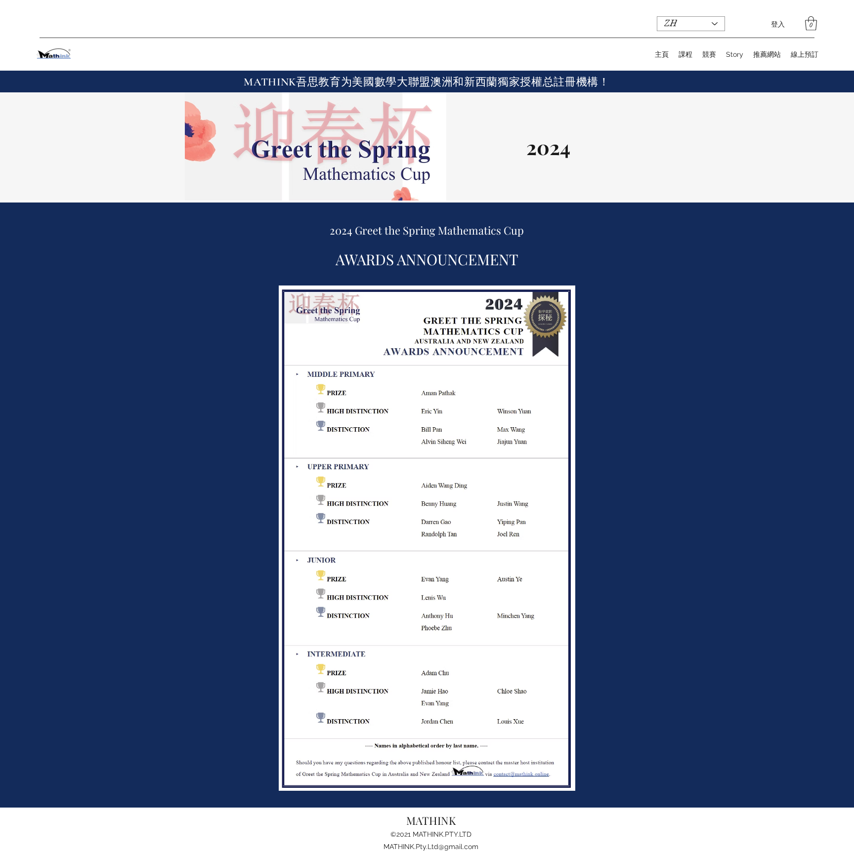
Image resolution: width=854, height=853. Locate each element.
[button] (811, 23)
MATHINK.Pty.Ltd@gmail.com (431, 847)
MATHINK (431, 820)
